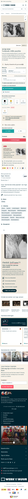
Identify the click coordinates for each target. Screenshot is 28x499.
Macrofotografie (12, 210)
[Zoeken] (25, 9)
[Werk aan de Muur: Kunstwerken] (26, 448)
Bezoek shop (4, 180)
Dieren (3, 208)
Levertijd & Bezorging (8, 419)
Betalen (5, 417)
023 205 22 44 (21, 406)
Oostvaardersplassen (7, 215)
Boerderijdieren (15, 219)
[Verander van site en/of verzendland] (26, 1)
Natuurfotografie (6, 213)
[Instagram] (6, 462)
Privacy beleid (21, 486)
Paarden (8, 208)
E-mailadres (4, 380)
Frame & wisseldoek (9, 88)
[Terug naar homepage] (9, 5)
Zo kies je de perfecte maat (20, 75)
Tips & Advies (5, 455)
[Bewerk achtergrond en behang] (25, 19)
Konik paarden (5, 217)
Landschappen (15, 208)
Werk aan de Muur (7, 459)
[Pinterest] (8, 462)
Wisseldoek (7, 92)
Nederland (23, 208)
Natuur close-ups (20, 217)
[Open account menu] (23, 5)
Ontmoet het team (7, 442)
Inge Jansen (7, 49)
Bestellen (5, 415)
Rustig (3, 201)
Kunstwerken (5, 448)
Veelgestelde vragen (8, 413)
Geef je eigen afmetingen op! (14, 83)
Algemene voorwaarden (11, 484)
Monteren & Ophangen (8, 421)
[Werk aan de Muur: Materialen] (26, 452)
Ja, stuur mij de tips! (7, 386)
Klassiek (12, 217)
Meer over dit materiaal (21, 67)
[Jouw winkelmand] (25, 5)
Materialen (4, 452)
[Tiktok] (14, 462)
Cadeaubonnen (7, 423)
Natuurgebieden (17, 215)
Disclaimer (19, 484)
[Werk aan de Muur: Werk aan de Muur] (26, 459)
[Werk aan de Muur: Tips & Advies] (26, 455)
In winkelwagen (15, 140)
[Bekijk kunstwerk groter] (25, 17)
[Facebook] (10, 462)
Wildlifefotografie (21, 210)
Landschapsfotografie (16, 213)
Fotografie (4, 210)
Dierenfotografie (6, 219)
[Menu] (2, 5)
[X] (12, 462)
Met (21, 131)
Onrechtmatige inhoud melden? (10, 486)
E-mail (14, 409)
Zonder (9, 131)
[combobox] (10, 9)
